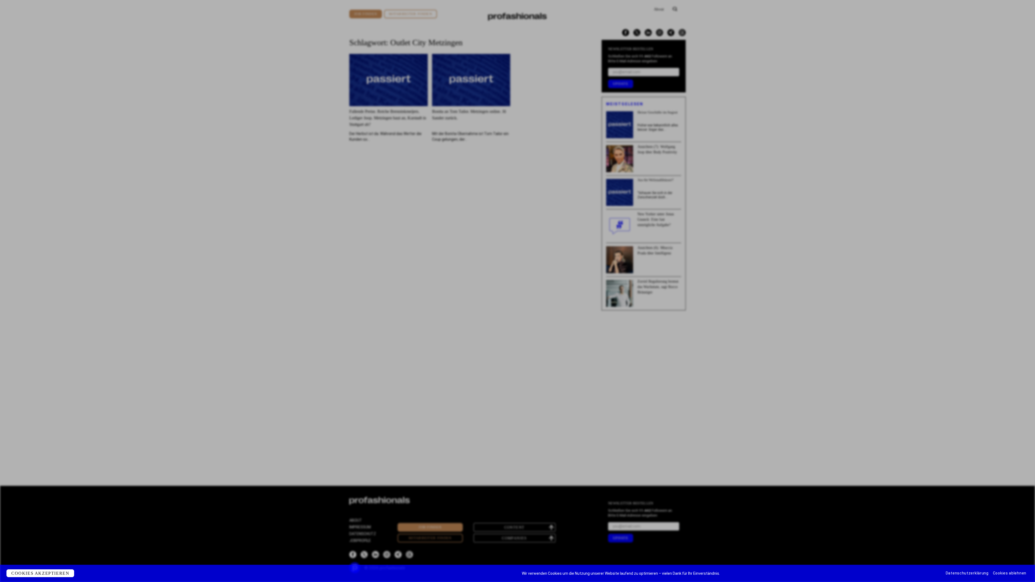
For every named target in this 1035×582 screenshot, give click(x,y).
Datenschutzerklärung (967, 573)
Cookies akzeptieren (40, 573)
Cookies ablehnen (1009, 573)
